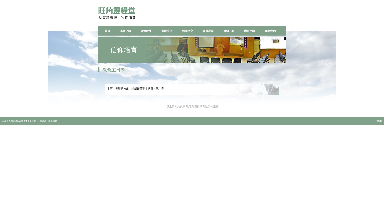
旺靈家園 (208, 30)
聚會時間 (146, 30)
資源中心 (229, 30)
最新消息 (166, 30)
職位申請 (249, 30)
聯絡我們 (270, 30)
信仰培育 (187, 30)
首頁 (107, 30)
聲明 (379, 121)
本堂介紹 (125, 30)
